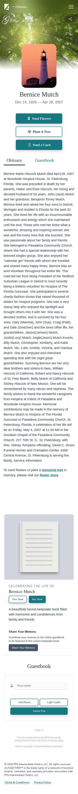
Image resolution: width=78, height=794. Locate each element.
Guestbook (44, 160)
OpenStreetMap (43, 746)
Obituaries (21, 6)
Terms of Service (49, 740)
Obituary (14, 160)
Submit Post (39, 711)
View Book (17, 599)
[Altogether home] (7, 7)
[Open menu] (71, 7)
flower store (49, 475)
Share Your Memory (23, 647)
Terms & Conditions (17, 782)
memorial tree (52, 470)
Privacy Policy (29, 740)
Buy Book (37, 599)
